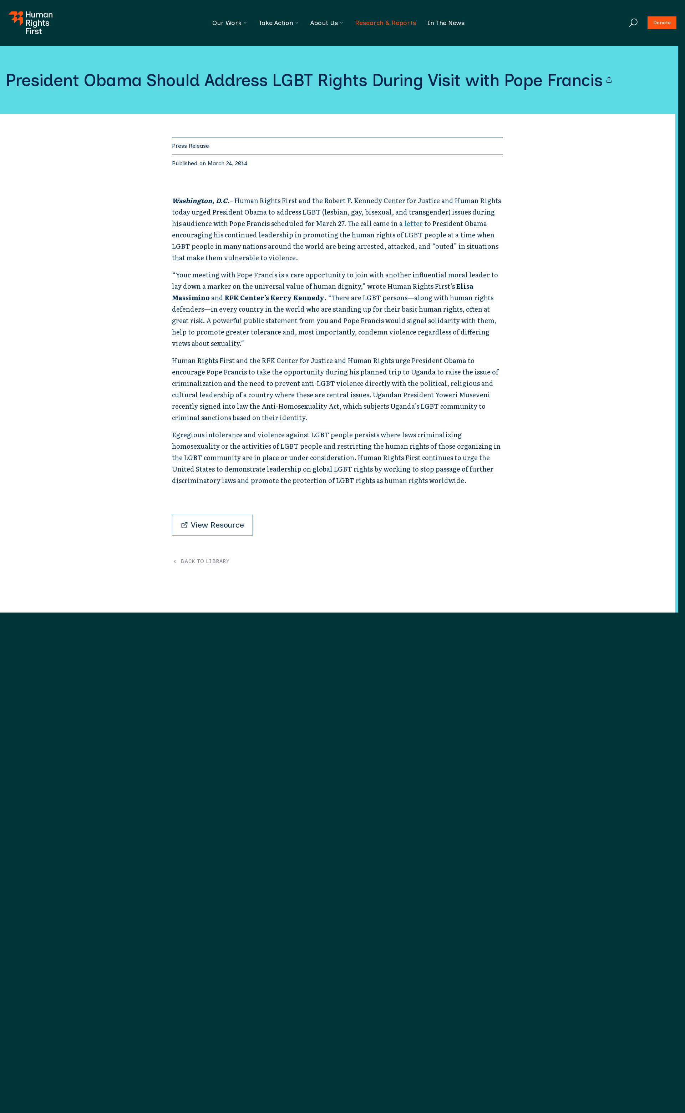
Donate (662, 23)
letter (413, 223)
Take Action (276, 23)
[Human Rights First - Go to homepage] (30, 22)
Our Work (227, 23)
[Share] (609, 80)
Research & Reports (385, 23)
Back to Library (205, 561)
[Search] (633, 22)
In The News (446, 23)
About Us (324, 23)
